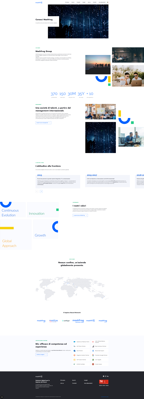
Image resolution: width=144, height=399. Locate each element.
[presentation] (37, 191)
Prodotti (78, 2)
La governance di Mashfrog (79, 215)
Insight (84, 2)
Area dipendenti (102, 2)
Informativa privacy (103, 396)
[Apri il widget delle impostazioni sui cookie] (2, 397)
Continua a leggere (41, 354)
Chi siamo (67, 2)
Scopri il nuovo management (42, 122)
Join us (89, 2)
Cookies (107, 396)
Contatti (94, 2)
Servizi (73, 2)
